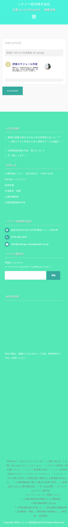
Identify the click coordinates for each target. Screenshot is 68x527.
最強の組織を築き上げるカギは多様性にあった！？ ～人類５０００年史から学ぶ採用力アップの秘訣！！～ (35, 141)
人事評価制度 (12, 196)
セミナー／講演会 (40, 490)
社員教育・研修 (13, 190)
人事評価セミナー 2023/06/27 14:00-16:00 (29, 173)
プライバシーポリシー (38, 474)
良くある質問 (46, 486)
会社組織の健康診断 (56, 507)
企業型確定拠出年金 (15, 202)
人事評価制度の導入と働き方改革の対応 (36, 482)
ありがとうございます (32, 461)
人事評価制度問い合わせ (43, 503)
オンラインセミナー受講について (43, 495)
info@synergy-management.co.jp (30, 244)
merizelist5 (12, 91)
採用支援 (9, 185)
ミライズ (58, 474)
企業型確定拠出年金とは (29, 507)
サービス (61, 486)
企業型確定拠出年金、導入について (26, 150)
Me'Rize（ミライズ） (16, 179)
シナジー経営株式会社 (34, 4)
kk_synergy (38, 53)
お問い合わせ (54, 461)
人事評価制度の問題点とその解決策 (42, 499)
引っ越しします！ (17, 155)
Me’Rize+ (12, 461)
